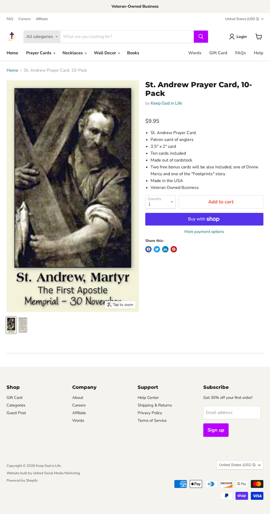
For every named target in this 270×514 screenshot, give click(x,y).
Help (258, 53)
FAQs (240, 53)
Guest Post (16, 412)
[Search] (201, 37)
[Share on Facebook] (148, 249)
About (77, 397)
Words (194, 53)
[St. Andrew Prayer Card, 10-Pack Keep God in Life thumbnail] (11, 325)
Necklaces (73, 53)
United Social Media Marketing (56, 473)
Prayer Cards (39, 53)
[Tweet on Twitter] (157, 249)
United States (242, 19)
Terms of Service (152, 420)
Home (12, 53)
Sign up (216, 430)
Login (242, 36)
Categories (16, 405)
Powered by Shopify (22, 480)
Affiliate (42, 19)
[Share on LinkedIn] (165, 249)
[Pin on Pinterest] (174, 249)
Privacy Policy (150, 412)
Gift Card (218, 53)
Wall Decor (105, 53)
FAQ (10, 19)
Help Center (148, 397)
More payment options (204, 231)
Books (133, 53)
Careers (24, 19)
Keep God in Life (166, 103)
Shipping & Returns (155, 405)
